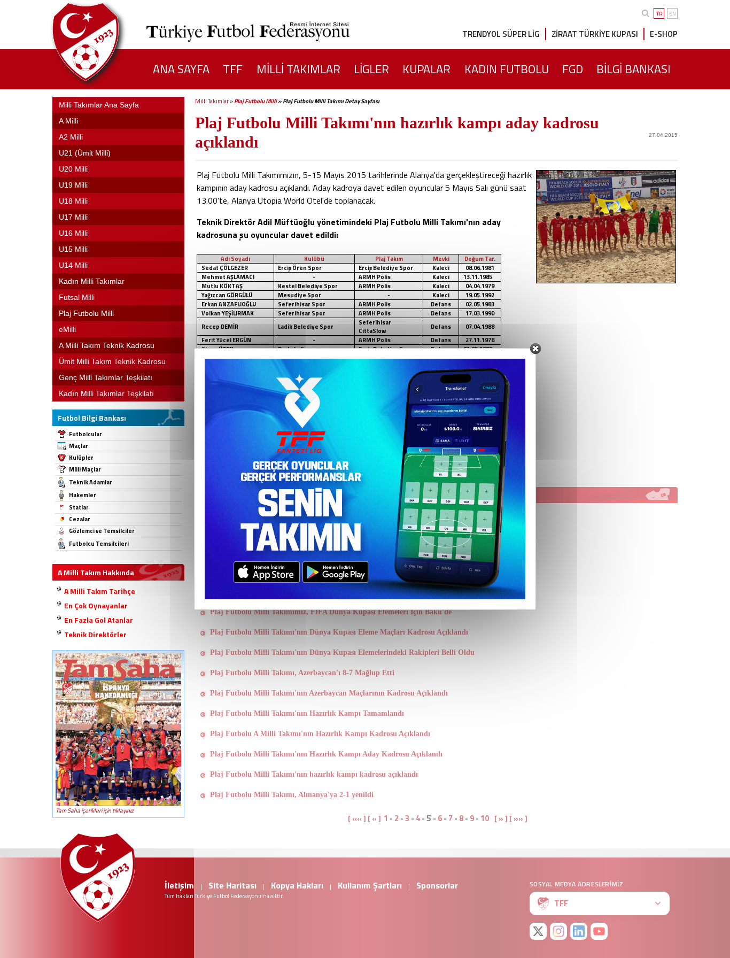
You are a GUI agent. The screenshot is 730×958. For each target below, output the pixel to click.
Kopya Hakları (297, 885)
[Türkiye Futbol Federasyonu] (103, 42)
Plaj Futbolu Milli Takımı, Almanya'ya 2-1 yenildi (292, 795)
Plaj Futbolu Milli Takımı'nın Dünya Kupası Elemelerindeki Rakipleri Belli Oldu (342, 652)
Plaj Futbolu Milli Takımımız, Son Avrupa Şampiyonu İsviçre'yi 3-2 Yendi (330, 571)
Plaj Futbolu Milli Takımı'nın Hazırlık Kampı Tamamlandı (307, 713)
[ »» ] (518, 818)
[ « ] (374, 818)
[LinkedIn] (578, 931)
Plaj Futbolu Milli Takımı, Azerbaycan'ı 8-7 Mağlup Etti (302, 673)
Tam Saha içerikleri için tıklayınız (95, 810)
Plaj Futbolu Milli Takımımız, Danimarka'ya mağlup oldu (305, 551)
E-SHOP (664, 34)
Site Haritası (232, 885)
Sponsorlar (437, 885)
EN (672, 14)
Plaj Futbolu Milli (255, 101)
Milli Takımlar (212, 101)
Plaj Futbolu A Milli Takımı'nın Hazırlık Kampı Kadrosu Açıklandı (320, 734)
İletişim (179, 885)
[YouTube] (599, 931)
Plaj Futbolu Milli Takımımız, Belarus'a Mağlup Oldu (298, 592)
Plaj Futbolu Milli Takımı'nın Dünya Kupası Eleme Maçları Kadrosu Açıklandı (339, 632)
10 (484, 818)
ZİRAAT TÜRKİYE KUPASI (595, 34)
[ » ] (501, 818)
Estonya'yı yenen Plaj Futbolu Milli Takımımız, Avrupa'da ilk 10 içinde (326, 510)
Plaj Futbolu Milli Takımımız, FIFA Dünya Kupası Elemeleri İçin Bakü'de (331, 612)
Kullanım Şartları (370, 885)
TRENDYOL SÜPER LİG (501, 34)
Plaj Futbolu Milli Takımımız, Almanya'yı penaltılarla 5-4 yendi (314, 531)
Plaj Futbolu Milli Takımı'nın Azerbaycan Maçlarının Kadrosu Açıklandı (329, 693)
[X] (538, 931)
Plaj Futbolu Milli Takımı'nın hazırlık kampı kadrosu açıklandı (314, 774)
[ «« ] (357, 818)
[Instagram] (558, 931)
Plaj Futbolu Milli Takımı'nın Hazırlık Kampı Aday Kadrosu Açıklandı (326, 754)
